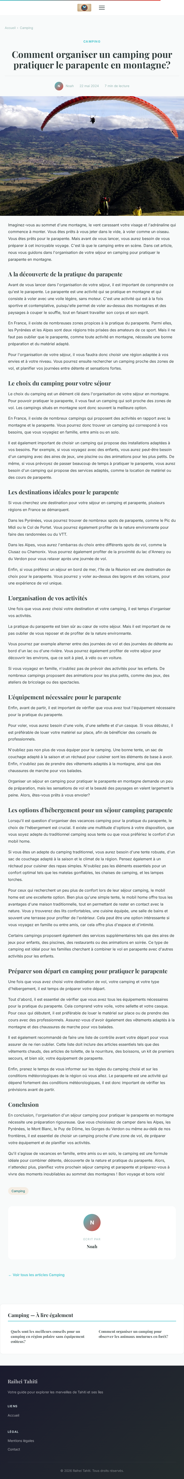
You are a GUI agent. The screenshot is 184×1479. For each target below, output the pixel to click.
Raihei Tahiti (23, 1381)
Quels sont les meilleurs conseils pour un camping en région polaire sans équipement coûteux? (47, 1336)
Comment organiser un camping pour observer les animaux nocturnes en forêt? (133, 1334)
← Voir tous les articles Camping (36, 1275)
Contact (14, 1449)
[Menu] (102, 7)
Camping (26, 28)
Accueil (10, 28)
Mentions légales (21, 1441)
